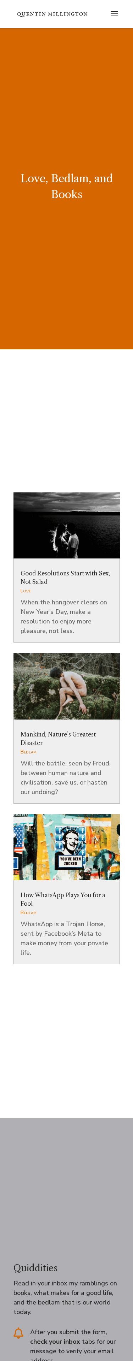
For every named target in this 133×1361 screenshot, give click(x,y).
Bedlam (29, 751)
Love (26, 590)
